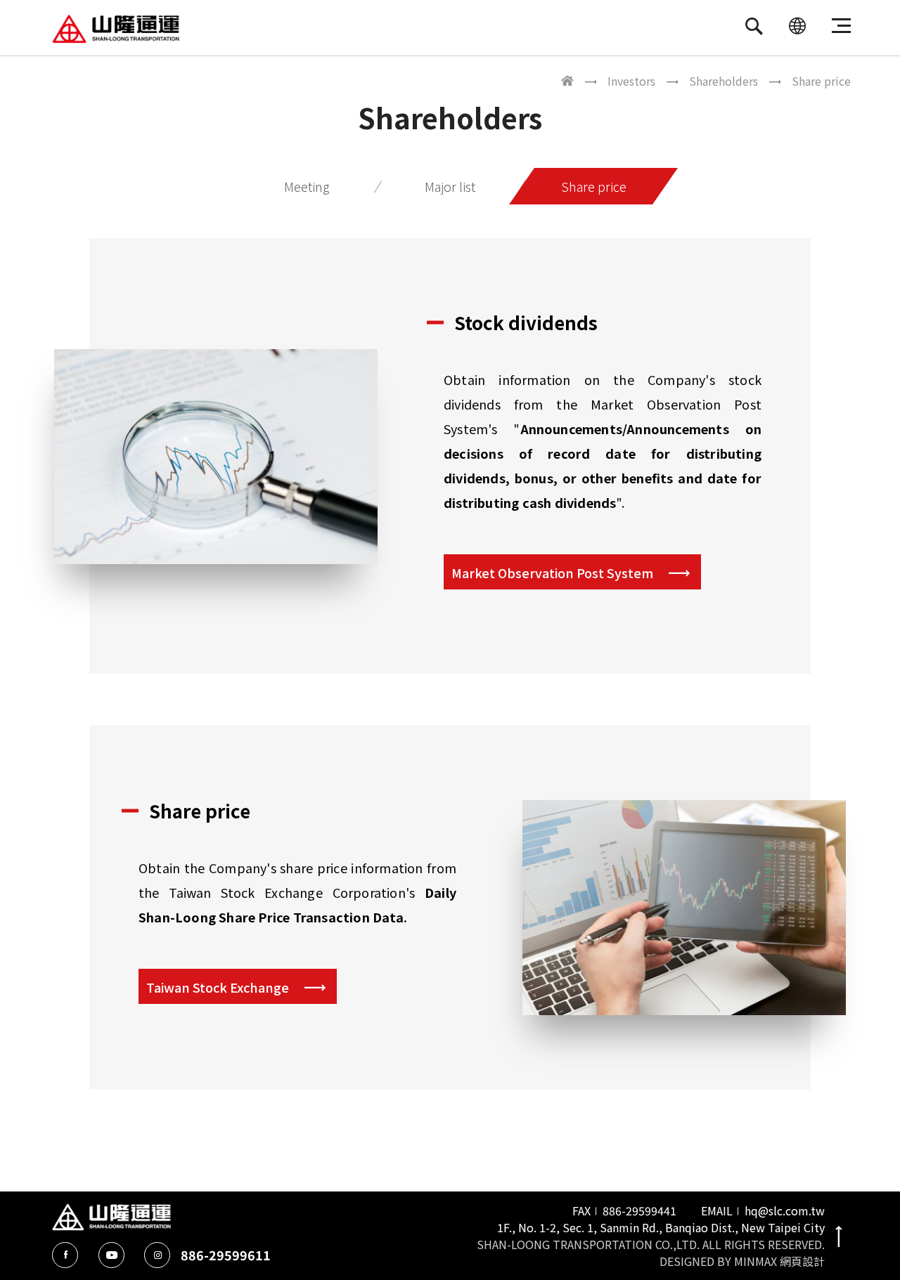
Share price (593, 186)
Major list (450, 186)
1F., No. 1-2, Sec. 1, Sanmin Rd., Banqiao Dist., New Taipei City (661, 1227)
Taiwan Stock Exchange (217, 987)
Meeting (306, 186)
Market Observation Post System (552, 572)
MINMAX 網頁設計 (779, 1261)
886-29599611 (226, 1255)
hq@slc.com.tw (785, 1210)
